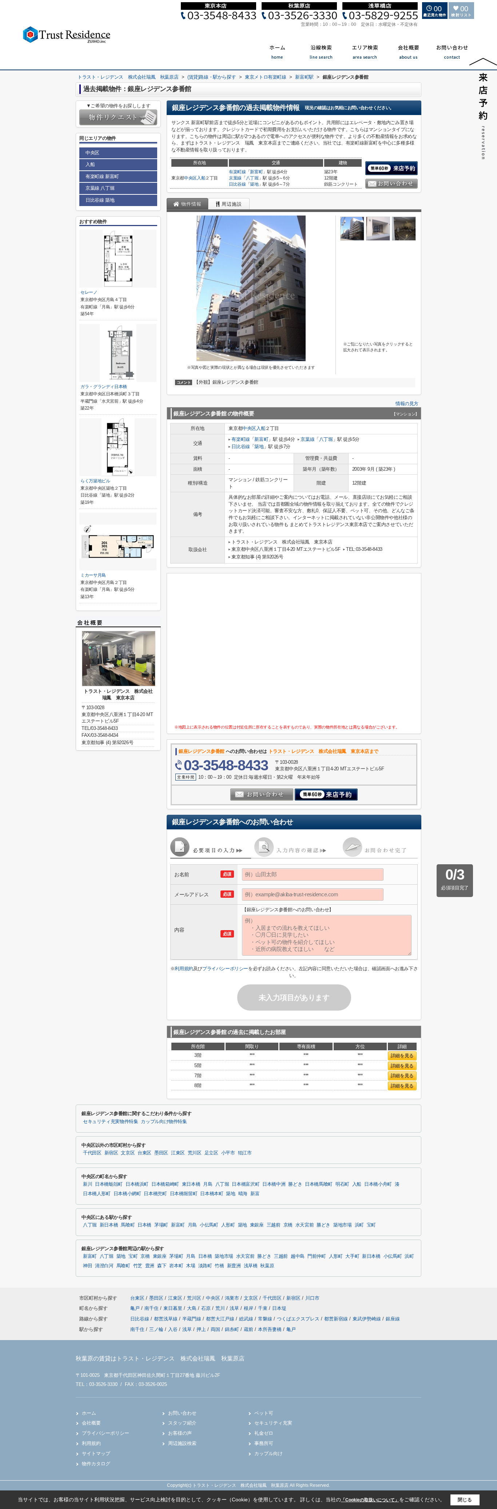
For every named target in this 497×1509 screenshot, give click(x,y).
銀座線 (393, 1319)
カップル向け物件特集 (164, 1121)
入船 (201, 178)
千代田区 (92, 1153)
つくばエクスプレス (299, 1319)
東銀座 (257, 1225)
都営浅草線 (166, 1319)
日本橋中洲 (273, 1184)
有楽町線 (237, 171)
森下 (161, 1265)
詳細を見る (402, 1055)
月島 (207, 1184)
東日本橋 (191, 1184)
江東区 (178, 1153)
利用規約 (184, 968)
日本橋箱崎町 (165, 1184)
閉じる (465, 1499)
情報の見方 (406, 403)
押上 (201, 1329)
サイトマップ (96, 1453)
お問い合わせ (182, 1413)
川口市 (312, 1298)
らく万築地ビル (95, 480)
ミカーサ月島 (93, 575)
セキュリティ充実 (273, 1423)
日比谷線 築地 (100, 200)
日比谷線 (237, 184)
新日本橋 (109, 1225)
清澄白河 (104, 1265)
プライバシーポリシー (225, 968)
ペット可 (263, 1413)
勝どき (295, 1184)
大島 (192, 1308)
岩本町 (176, 1265)
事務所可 (263, 1443)
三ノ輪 (156, 1329)
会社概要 (91, 1423)
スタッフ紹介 (182, 1423)
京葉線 (235, 178)
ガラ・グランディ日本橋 (103, 386)
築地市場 (342, 1225)
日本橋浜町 (137, 1184)
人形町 (228, 1225)
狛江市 (245, 1153)
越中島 (298, 1256)
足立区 (211, 1153)
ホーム (89, 1413)
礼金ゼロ (263, 1433)
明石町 (342, 1184)
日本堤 (279, 1308)
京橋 (288, 1225)
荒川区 (195, 1153)
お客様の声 (180, 1433)
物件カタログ (96, 1463)
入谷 (173, 1329)
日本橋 (144, 1225)
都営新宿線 (336, 1319)
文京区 (128, 1153)
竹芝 (137, 1265)
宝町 (371, 1225)
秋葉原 (267, 1265)
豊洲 (149, 1265)
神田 (87, 1265)
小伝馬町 (209, 1225)
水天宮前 (304, 1225)
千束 (263, 1308)
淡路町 (205, 1265)
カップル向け (268, 1453)
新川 (87, 1184)
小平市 (228, 1153)
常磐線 (266, 1319)
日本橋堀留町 (184, 1193)
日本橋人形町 (97, 1193)
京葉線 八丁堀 (100, 188)
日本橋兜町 (155, 1193)
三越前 (274, 1225)
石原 (206, 1308)
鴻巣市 (232, 1298)
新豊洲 (234, 1265)
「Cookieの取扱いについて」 (370, 1499)
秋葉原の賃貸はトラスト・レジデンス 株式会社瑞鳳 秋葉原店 (160, 1358)
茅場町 (161, 1225)
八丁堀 (252, 178)
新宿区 (111, 1153)
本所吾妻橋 (270, 1329)
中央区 (190, 178)
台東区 (144, 1153)
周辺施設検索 (182, 1443)
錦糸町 (232, 1329)
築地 (254, 184)
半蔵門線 (192, 1319)
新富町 (256, 171)
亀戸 (135, 1308)
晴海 (242, 1193)
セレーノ (89, 292)
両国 (215, 1329)
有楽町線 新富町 (102, 176)
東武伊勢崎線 (367, 1319)
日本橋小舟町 (378, 1184)
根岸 (249, 1308)
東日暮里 (173, 1308)
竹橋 (219, 1265)
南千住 (152, 1308)
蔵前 (248, 1329)
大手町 (352, 1256)
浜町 (359, 1225)
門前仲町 (316, 1256)
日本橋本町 (211, 1193)
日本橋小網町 (127, 1193)
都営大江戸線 (221, 1319)
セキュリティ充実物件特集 (110, 1121)
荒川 (220, 1308)
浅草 (235, 1308)
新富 (254, 1193)
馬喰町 (128, 1225)
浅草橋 (251, 1265)
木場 (190, 1265)
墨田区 (161, 1153)
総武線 (247, 1319)
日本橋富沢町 (245, 1184)
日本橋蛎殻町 (109, 1184)
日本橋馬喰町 (319, 1184)
